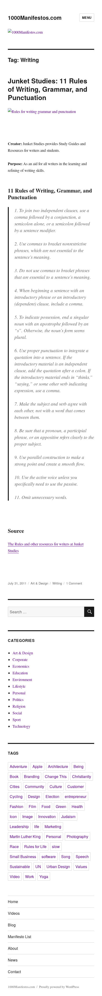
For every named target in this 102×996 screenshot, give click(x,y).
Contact (14, 971)
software (49, 856)
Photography (77, 836)
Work (29, 876)
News (13, 960)
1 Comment (74, 583)
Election (52, 796)
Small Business (23, 856)
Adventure (18, 766)
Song (65, 856)
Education (20, 672)
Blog (12, 925)
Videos (14, 913)
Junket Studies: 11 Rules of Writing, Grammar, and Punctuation (47, 89)
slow (56, 846)
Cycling (16, 796)
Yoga (43, 876)
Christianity (81, 776)
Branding (31, 776)
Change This (56, 776)
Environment (22, 679)
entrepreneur (75, 796)
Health (77, 806)
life (36, 826)
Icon (13, 816)
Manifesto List (19, 936)
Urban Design (58, 866)
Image (27, 816)
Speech (82, 856)
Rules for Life (35, 846)
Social (17, 712)
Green (61, 806)
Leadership (19, 826)
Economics (21, 666)
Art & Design (39, 583)
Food (46, 806)
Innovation (47, 816)
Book (14, 776)
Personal (19, 692)
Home (13, 901)
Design (34, 796)
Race (14, 846)
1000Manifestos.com (34, 17)
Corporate (20, 659)
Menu (87, 17)
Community (34, 786)
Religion (19, 706)
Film (32, 806)
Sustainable (20, 866)
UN (38, 866)
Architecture (58, 766)
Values (81, 866)
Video (15, 876)
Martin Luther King (25, 836)
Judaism (68, 816)
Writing (57, 583)
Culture (56, 786)
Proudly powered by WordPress (59, 987)
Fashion (16, 806)
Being (78, 766)
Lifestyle (19, 686)
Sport (17, 719)
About (13, 948)
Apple (37, 766)
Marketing (53, 826)
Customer (75, 786)
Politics (18, 699)
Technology (21, 726)
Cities (14, 786)
